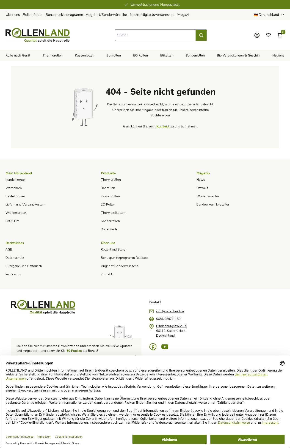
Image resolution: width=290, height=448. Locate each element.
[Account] (257, 35)
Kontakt (163, 126)
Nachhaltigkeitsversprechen (152, 14)
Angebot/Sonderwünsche (106, 14)
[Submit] (201, 35)
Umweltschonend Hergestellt (148, 4)
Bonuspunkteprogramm (64, 14)
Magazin (184, 14)
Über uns (13, 14)
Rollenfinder (33, 14)
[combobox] (161, 35)
